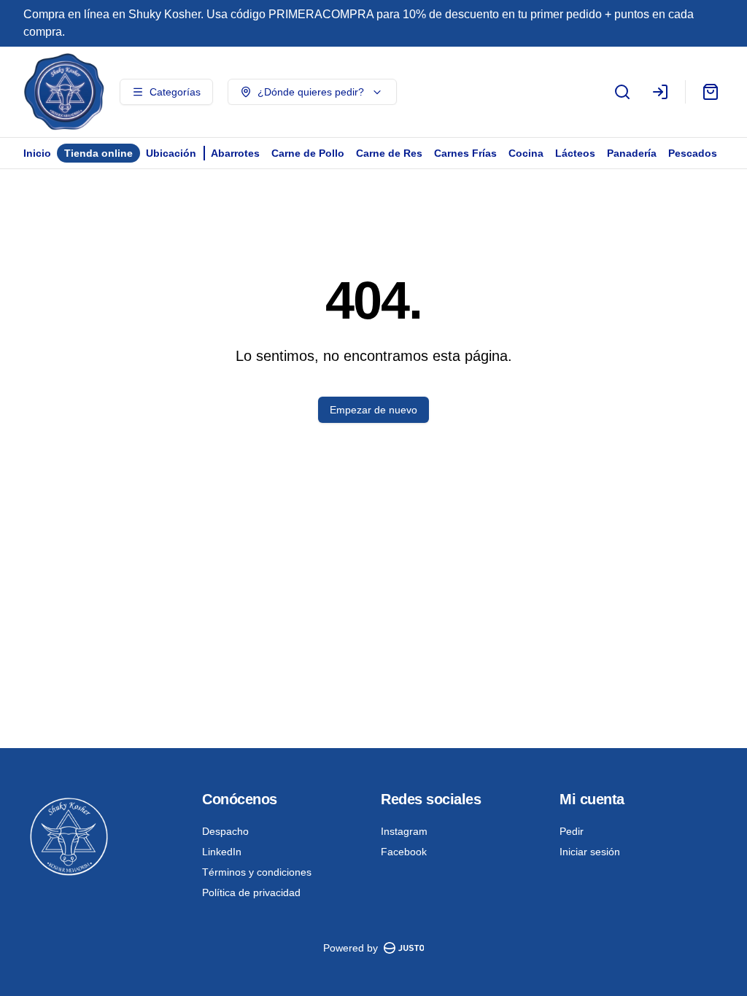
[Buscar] (622, 92)
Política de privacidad (251, 892)
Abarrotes (235, 153)
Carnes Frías (465, 153)
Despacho (225, 831)
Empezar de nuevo (373, 410)
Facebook (404, 851)
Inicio (37, 153)
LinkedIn (221, 851)
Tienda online (98, 153)
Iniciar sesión (590, 851)
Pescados (692, 153)
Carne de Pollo (307, 153)
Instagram (404, 831)
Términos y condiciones (256, 872)
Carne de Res (389, 153)
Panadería (632, 153)
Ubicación (171, 153)
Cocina (525, 153)
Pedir (572, 831)
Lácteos (575, 153)
